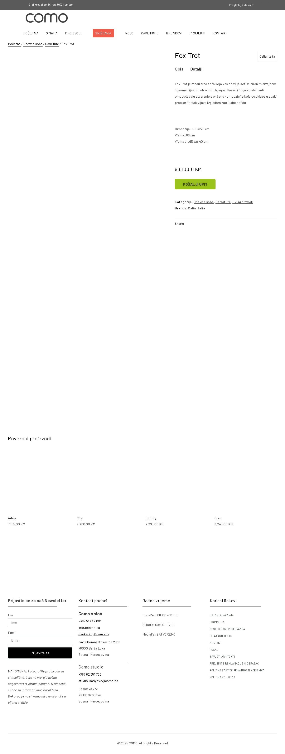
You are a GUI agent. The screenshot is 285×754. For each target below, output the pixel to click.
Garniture (52, 44)
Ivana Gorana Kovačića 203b (99, 642)
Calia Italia (267, 56)
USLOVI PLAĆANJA (222, 615)
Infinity (151, 518)
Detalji (196, 68)
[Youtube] (278, 5)
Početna (14, 44)
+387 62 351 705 (90, 674)
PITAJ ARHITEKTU (221, 636)
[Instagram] (271, 5)
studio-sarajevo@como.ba (98, 681)
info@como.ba (89, 627)
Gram (218, 518)
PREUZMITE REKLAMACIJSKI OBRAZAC (234, 663)
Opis (179, 68)
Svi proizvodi (242, 202)
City (80, 518)
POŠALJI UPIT (195, 184)
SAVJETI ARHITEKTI (222, 656)
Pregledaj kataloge (241, 5)
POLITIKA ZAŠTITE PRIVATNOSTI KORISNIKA (237, 670)
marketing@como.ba (94, 634)
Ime (11, 615)
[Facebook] (264, 5)
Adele (12, 518)
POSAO (214, 649)
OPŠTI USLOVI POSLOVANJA (227, 629)
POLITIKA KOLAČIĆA (222, 677)
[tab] (179, 68)
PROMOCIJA (217, 622)
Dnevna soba (33, 44)
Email (12, 632)
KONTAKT (216, 642)
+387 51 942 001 (89, 621)
